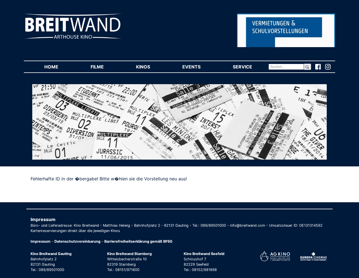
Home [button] (59, 67)
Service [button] (250, 67)
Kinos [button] (151, 67)
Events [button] (199, 67)
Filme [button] (105, 67)
